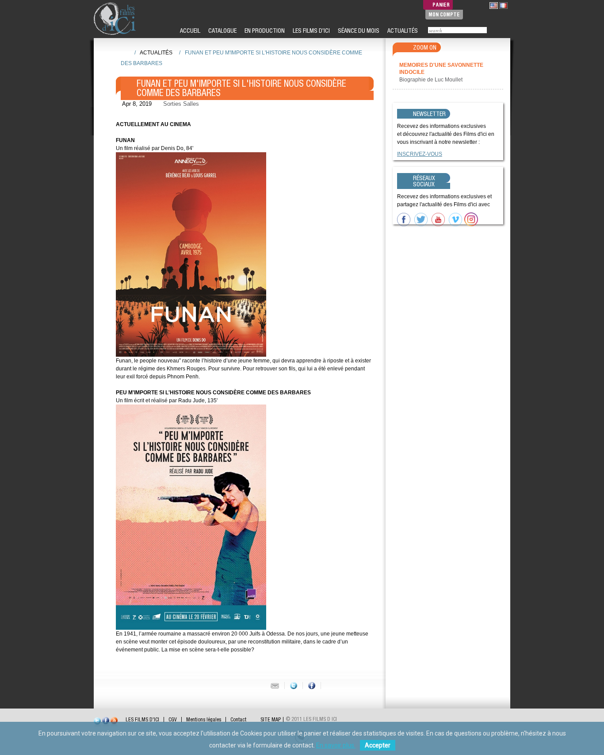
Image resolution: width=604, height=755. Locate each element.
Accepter (377, 745)
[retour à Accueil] (124, 52)
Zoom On (424, 47)
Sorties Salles (181, 103)
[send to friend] (275, 685)
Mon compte (444, 14)
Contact (238, 719)
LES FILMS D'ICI (310, 30)
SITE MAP (270, 719)
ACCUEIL (189, 30)
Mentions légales (203, 719)
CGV (172, 719)
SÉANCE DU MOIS (357, 30)
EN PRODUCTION (264, 30)
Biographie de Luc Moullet (431, 80)
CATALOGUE (222, 30)
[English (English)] (493, 5)
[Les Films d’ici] (116, 18)
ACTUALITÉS (402, 30)
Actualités (156, 53)
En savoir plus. (336, 745)
